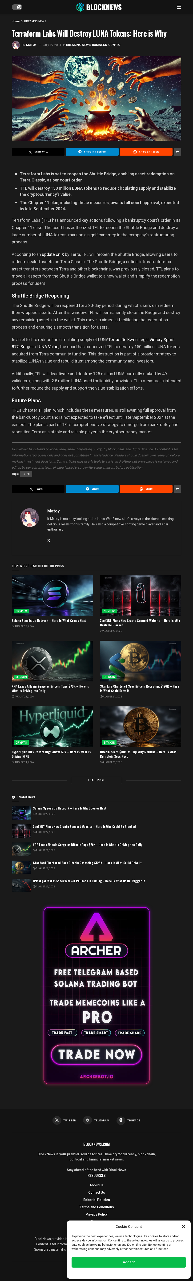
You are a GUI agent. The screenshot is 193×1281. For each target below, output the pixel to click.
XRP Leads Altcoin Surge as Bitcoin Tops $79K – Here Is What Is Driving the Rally (50, 688)
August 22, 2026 (24, 626)
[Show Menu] (179, 7)
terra (26, 474)
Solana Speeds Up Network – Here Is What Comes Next (49, 620)
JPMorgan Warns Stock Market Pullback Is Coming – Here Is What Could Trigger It (89, 880)
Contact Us (96, 1192)
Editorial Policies (96, 1199)
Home (16, 21)
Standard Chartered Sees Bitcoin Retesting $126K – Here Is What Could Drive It (139, 688)
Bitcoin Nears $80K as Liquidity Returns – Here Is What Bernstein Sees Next (138, 754)
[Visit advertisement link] (96, 996)
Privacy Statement (142, 1272)
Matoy (31, 45)
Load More (96, 780)
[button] (183, 1226)
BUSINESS (99, 45)
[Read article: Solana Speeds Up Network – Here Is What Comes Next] (52, 595)
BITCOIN (21, 677)
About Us (97, 1185)
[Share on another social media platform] (177, 152)
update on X (53, 254)
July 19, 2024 (52, 45)
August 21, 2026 (24, 696)
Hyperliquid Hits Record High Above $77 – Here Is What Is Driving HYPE (51, 754)
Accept (129, 1262)
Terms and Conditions (96, 1207)
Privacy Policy (97, 1214)
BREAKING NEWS (35, 21)
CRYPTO (114, 45)
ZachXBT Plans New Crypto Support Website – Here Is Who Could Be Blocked (140, 623)
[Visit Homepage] (100, 7)
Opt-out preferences (114, 1272)
